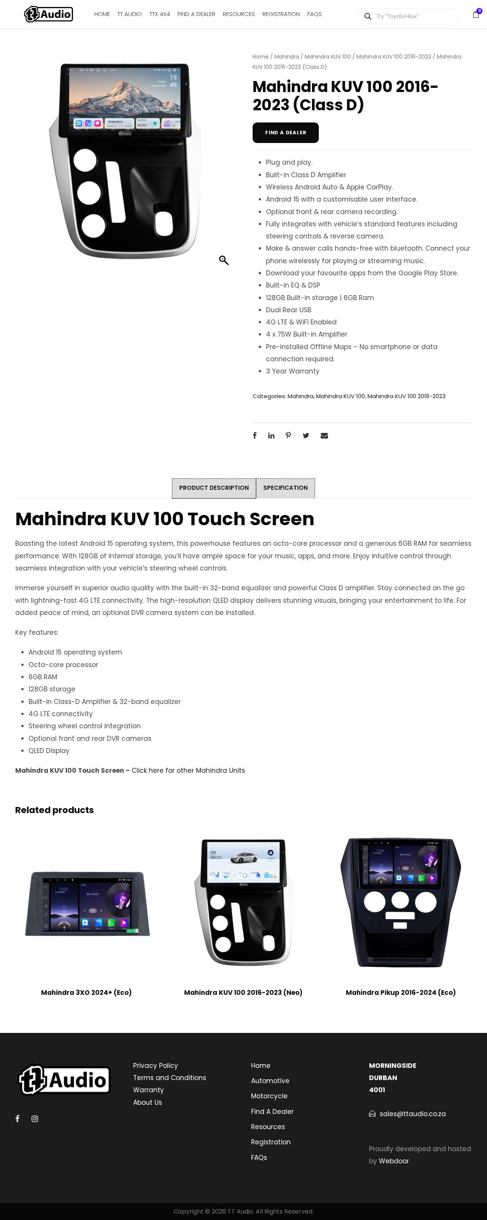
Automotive (270, 1080)
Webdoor (394, 1161)
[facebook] (17, 1119)
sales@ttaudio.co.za (413, 1113)
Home (102, 14)
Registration (281, 14)
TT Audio (130, 14)
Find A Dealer (196, 14)
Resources (239, 14)
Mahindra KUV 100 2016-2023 (393, 56)
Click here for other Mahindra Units (188, 770)
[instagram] (35, 1119)
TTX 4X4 (160, 14)
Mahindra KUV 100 (328, 56)
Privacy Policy (155, 1065)
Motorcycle (269, 1096)
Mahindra (286, 56)
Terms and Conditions (169, 1077)
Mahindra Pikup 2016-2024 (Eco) (401, 992)
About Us (147, 1102)
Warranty (148, 1090)
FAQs (314, 14)
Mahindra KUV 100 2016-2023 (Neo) (243, 992)
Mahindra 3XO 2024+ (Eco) (86, 992)
